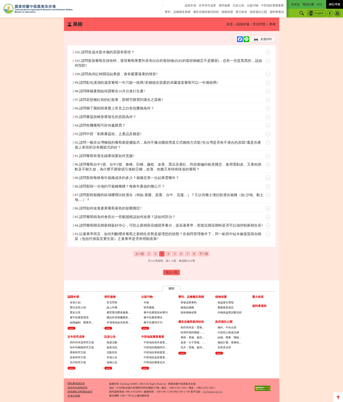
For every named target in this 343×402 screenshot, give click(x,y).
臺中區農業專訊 (153, 317)
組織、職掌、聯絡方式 (230, 337)
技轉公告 (112, 362)
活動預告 (112, 352)
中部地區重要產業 (272, 5)
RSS (319, 4)
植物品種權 (187, 307)
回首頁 (295, 4)
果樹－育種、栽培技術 (193, 337)
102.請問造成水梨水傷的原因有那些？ (105, 52)
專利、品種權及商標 (177, 11)
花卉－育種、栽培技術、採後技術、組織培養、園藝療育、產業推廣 (193, 347)
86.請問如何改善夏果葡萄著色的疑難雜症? (108, 208)
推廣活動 (112, 342)
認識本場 (190, 5)
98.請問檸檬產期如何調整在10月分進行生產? (110, 91)
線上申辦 (112, 307)
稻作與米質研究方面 (82, 342)
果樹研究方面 (78, 352)
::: (163, 5)
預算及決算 (224, 347)
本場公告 (112, 357)
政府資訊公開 (258, 11)
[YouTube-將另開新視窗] (337, 13)
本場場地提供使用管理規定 (119, 322)
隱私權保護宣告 (76, 383)
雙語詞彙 (308, 4)
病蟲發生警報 (226, 302)
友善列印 (266, 39)
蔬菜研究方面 (78, 357)
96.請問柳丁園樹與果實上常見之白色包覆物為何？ (114, 108)
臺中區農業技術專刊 (156, 312)
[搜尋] (302, 13)
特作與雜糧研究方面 (82, 347)
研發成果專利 (189, 302)
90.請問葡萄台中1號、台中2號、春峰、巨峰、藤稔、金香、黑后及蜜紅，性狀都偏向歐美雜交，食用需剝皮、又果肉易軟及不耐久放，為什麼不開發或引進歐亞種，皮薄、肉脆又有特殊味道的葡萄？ (168, 166)
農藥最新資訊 (226, 307)
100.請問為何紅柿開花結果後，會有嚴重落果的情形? (116, 74)
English (319, 13)
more (71, 328)
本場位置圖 (74, 396)
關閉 (171, 288)
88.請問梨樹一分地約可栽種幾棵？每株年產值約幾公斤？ (120, 186)
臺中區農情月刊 (153, 322)
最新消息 (112, 347)
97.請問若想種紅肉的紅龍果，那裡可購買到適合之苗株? (119, 100)
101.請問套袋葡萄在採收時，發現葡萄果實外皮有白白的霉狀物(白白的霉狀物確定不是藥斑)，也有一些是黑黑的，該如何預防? (168, 63)
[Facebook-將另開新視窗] (330, 13)
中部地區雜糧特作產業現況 (156, 347)
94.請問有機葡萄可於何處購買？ (100, 125)
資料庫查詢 (277, 11)
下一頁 (203, 253)
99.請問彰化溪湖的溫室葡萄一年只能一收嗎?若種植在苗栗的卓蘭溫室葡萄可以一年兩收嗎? (146, 83)
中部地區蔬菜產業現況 (156, 357)
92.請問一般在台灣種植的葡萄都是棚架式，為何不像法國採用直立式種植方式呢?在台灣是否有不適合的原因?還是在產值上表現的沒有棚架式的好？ (168, 144)
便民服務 (224, 5)
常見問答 (259, 24)
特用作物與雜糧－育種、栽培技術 (193, 332)
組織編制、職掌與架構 (82, 322)
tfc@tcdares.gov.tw (212, 391)
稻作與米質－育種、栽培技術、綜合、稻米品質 (193, 327)
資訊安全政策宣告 (78, 387)
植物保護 (227, 11)
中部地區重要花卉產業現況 (156, 362)
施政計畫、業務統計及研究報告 (230, 342)
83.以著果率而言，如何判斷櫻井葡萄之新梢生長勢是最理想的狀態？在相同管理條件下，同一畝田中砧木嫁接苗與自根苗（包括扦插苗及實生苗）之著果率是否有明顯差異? (168, 236)
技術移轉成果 (189, 312)
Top (338, 397)
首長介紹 (75, 302)
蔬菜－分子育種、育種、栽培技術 (193, 342)
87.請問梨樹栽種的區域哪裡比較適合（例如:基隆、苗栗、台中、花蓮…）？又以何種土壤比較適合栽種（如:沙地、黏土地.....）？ (169, 197)
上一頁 (139, 253)
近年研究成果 (207, 5)
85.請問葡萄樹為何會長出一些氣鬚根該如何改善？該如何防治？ (125, 217)
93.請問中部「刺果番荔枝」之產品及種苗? (108, 134)
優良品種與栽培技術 (206, 11)
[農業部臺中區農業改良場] (38, 9)
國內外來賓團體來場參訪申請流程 (119, 317)
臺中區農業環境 (79, 317)
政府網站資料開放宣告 (80, 391)
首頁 (229, 24)
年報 (146, 302)
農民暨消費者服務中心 (119, 312)
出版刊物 (252, 5)
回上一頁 (171, 272)
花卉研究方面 (78, 362)
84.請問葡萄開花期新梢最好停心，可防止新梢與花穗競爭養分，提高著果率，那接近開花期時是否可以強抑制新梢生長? (169, 225)
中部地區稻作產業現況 (156, 342)
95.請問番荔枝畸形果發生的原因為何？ (105, 117)
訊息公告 (238, 5)
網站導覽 (334, 4)
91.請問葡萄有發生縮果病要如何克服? (104, 156)
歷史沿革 (75, 312)
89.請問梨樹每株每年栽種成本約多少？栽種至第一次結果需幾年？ (127, 178)
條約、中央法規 (227, 327)
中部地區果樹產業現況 (156, 352)
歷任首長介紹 (78, 307)
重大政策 (241, 11)
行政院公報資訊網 (228, 332)
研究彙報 (149, 307)
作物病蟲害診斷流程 (230, 312)
